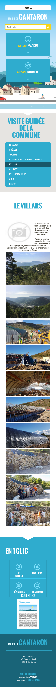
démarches (19, 591)
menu (27, 7)
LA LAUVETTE (13, 169)
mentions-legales (28, 673)
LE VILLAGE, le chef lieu (17, 174)
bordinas (12, 154)
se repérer (19, 574)
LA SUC (11, 179)
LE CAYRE (11, 184)
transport (37, 591)
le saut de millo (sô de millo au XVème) (25, 159)
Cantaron (28, 17)
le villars (12, 164)
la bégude (12, 149)
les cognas (13, 144)
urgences (37, 573)
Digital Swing (34, 679)
